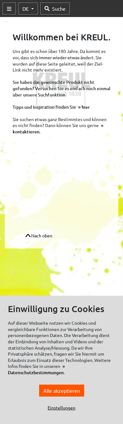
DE (26, 8)
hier (86, 107)
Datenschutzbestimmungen (36, 372)
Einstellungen (61, 407)
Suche (59, 8)
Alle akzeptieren (61, 390)
